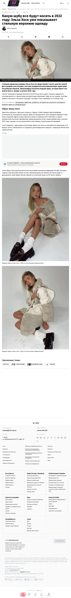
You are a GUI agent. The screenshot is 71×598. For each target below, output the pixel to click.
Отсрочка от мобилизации (56, 485)
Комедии (29, 506)
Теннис (29, 526)
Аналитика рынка (10, 521)
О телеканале (6, 454)
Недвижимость (10, 519)
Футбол (29, 523)
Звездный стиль (12, 9)
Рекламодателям (7, 460)
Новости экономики (12, 497)
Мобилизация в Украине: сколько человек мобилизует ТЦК (57, 489)
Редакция (5, 449)
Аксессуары (36, 3)
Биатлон (29, 528)
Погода (7, 487)
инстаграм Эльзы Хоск (16, 32)
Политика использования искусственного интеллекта (32, 450)
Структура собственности (54, 452)
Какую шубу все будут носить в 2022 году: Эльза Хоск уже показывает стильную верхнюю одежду (43, 9)
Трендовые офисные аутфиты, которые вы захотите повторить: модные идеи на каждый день (33, 103)
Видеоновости (9, 482)
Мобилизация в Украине (57, 473)
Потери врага (31, 491)
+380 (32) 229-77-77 (15, 570)
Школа (50, 504)
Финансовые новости (11, 504)
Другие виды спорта (33, 530)
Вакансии (50, 449)
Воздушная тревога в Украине (35, 482)
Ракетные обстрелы (32, 475)
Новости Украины (10, 478)
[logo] (13, 3)
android (9, 579)
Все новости (9, 473)
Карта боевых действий (34, 478)
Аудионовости (9, 485)
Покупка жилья (9, 523)
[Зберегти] (62, 36)
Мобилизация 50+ (54, 478)
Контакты (50, 446)
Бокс (28, 521)
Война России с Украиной (35, 473)
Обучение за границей (55, 511)
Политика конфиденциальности (33, 446)
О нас (4, 446)
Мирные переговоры (33, 480)
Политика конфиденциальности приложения (33, 454)
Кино (28, 497)
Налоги (7, 511)
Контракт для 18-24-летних (56, 482)
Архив (49, 454)
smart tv (28, 579)
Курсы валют (9, 502)
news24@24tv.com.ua (9, 430)
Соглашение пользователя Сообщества (32, 457)
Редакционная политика (9, 452)
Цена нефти (8, 499)
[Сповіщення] (67, 3)
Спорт (29, 519)
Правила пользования (8, 463)
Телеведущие (6, 457)
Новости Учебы (54, 497)
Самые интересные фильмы (35, 499)
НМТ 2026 (51, 506)
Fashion (4, 9)
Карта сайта (51, 457)
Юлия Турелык (12, 28)
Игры (49, 460)
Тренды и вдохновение (12, 526)
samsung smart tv (39, 579)
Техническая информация (32, 463)
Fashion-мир (25, 3)
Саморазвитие (53, 508)
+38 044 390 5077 (42, 430)
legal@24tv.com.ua (25, 572)
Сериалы (29, 509)
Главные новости (10, 475)
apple (19, 579)
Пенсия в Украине (10, 513)
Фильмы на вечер (32, 504)
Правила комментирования (32, 461)
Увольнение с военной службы (57, 475)
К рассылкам (60, 541)
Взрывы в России (32, 489)
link (37, 437)
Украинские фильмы (33, 502)
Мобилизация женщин (55, 480)
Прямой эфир (9, 480)
